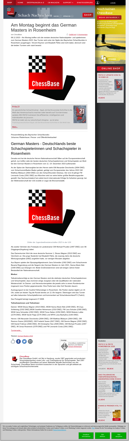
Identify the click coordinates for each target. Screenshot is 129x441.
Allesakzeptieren (119, 435)
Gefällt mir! (72, 34)
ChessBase (24, 356)
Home (20, 3)
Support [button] (67, 3)
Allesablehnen (102, 435)
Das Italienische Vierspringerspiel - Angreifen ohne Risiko (109, 377)
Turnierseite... (16, 330)
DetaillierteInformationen (86, 435)
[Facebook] (18, 341)
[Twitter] (24, 341)
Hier (93, 428)
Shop (9, 3)
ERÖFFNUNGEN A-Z (35, 3)
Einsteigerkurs (85, 3)
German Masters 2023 (25, 336)
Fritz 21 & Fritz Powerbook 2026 (106, 345)
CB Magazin (53, 3)
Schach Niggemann (75, 346)
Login (112, 3)
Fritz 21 (16, 106)
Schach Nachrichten (35, 15)
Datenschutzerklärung (59, 430)
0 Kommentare (82, 34)
